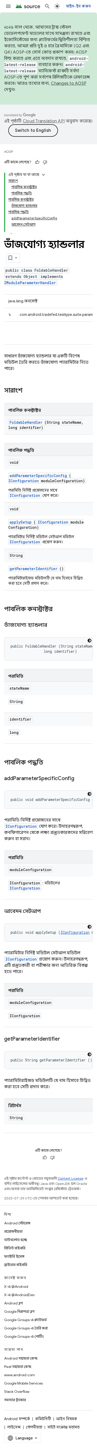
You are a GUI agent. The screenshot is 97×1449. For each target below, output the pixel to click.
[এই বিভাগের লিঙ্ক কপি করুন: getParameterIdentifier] (66, 1039)
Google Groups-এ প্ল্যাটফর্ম (25, 1319)
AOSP (8, 151)
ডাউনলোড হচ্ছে (15, 1239)
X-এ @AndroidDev (19, 1295)
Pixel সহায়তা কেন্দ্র (17, 1366)
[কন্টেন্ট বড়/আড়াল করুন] (43, 175)
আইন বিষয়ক (66, 1419)
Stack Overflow (16, 1391)
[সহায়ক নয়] (45, 162)
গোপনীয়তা (34, 1427)
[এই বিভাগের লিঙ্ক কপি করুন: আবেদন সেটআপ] (47, 912)
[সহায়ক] (37, 162)
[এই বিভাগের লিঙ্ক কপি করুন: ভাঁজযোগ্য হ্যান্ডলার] (53, 625)
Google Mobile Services (23, 1383)
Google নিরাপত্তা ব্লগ (19, 1311)
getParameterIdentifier (33, 568)
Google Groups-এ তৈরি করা (26, 1328)
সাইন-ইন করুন (78, 6)
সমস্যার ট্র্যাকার (15, 1400)
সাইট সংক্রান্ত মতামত (63, 1427)
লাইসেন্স (14, 1427)
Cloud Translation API (44, 121)
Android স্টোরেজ (17, 1223)
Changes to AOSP (68, 83)
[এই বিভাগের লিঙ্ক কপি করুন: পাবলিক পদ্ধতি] (50, 763)
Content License (70, 1178)
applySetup (21, 522)
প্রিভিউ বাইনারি (14, 1248)
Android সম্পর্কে (17, 1419)
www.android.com (19, 1375)
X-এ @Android (16, 1286)
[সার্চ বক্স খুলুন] (47, 6)
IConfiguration (23, 480)
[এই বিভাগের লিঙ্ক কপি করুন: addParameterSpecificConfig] (80, 779)
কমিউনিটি (43, 1419)
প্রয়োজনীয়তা (13, 1231)
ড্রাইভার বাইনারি (15, 1264)
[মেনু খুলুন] (8, 6)
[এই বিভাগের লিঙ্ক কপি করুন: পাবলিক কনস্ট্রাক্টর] (59, 609)
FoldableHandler (26, 422)
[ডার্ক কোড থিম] (89, 640)
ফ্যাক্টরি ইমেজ (14, 1256)
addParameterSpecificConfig (38, 475)
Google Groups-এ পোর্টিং (24, 1336)
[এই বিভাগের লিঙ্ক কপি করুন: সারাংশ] (29, 391)
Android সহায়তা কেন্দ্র (21, 1358)
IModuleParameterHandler (30, 282)
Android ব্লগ (13, 1303)
